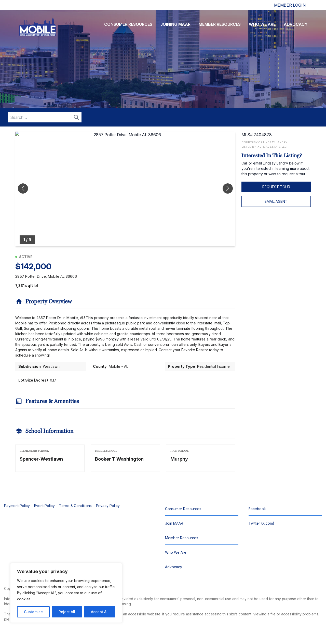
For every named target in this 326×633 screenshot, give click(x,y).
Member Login (290, 5)
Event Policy (44, 505)
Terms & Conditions (75, 505)
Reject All (67, 612)
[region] (66, 593)
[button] (228, 188)
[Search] (76, 117)
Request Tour (276, 187)
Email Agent (276, 201)
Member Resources (220, 24)
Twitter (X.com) (261, 523)
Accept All (99, 612)
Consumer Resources (128, 24)
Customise (33, 612)
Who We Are (262, 24)
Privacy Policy (108, 505)
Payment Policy (17, 505)
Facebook (257, 509)
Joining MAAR (175, 24)
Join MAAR (174, 523)
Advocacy (296, 24)
